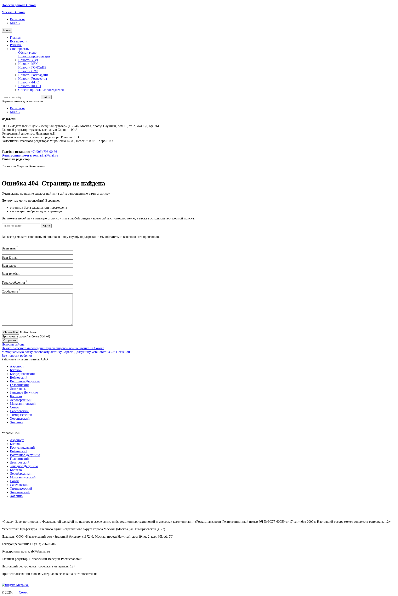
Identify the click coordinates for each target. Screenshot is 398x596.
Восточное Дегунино (25, 381)
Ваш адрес (9, 265)
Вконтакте (17, 19)
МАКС (15, 23)
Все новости (19, 41)
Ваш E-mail (11, 257)
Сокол (14, 407)
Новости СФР (28, 71)
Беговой (16, 370)
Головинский (19, 385)
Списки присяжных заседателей (41, 90)
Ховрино (16, 422)
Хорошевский (20, 418)
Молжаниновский (23, 403)
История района (13, 344)
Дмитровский (19, 388)
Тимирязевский (21, 415)
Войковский (18, 377)
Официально (27, 52)
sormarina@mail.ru (45, 155)
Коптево (16, 396)
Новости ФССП (29, 86)
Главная (15, 37)
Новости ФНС (28, 82)
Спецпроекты (19, 49)
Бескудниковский (22, 374)
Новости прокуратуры (34, 56)
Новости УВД (28, 60)
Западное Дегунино (24, 392)
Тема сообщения (14, 282)
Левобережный (21, 400)
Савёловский (19, 411)
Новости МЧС (28, 63)
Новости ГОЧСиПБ (32, 67)
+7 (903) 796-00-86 (29, 153)
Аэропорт (17, 366)
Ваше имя (10, 248)
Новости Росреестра (32, 78)
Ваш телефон (11, 273)
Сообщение (11, 291)
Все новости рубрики (17, 355)
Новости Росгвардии (33, 75)
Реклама (16, 45)
